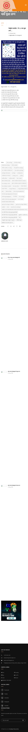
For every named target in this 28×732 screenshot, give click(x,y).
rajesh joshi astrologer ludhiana (21, 204)
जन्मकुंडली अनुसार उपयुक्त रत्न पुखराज (8, 220)
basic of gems (19, 178)
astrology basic (20, 172)
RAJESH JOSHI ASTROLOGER (8, 201)
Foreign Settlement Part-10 (22, 188)
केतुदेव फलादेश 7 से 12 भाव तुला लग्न (16, 35)
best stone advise (16, 186)
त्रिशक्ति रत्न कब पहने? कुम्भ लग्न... (7, 222)
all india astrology (17, 162)
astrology (13, 172)
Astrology (17, 672)
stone (8, 207)
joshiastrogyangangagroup (6, 196)
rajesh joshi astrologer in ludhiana (8, 204)
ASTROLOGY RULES (6, 175)
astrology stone (15, 175)
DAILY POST (4, 188)
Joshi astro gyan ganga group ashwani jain (9, 193)
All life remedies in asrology (7, 167)
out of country (20, 199)
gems (3, 191)
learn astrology (21, 196)
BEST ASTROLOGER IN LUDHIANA (19, 183)
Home (3, 672)
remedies (3, 207)
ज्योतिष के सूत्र (19, 220)
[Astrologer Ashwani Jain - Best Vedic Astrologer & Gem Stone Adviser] (6, 5)
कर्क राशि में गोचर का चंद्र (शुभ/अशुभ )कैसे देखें (9, 214)
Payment (16, 677)
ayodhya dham (4, 178)
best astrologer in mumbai (6, 186)
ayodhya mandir (12, 178)
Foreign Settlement (12, 188)
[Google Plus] (10, 226)
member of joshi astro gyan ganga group (9, 199)
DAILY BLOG (24, 186)
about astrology (9, 162)
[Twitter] (13, 226)
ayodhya (21, 175)
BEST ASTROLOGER (6, 180)
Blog (3, 675)
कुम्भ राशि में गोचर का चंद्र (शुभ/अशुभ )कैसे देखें (9, 217)
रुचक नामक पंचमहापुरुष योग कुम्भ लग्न (14, 371)
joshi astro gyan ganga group (19, 191)
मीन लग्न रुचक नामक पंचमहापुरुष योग (14, 257)
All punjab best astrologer (18, 167)
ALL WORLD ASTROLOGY (7, 170)
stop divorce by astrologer (15, 207)
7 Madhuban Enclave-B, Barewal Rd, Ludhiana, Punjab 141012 (15, 662)
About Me (16, 675)
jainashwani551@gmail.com (9, 660)
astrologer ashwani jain (6, 172)
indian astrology (8, 191)
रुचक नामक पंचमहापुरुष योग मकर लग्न (14, 485)
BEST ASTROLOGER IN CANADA (19, 180)
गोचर (19, 217)
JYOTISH (15, 196)
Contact (3, 677)
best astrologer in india (6, 183)
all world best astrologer (19, 170)
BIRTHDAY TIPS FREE (6, 680)
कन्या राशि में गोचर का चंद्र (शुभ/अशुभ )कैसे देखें (9, 212)
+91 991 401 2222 (7, 655)
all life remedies (14, 165)
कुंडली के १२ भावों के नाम (23, 214)
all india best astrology (6, 165)
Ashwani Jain (12, 33)
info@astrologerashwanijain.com (9, 657)
